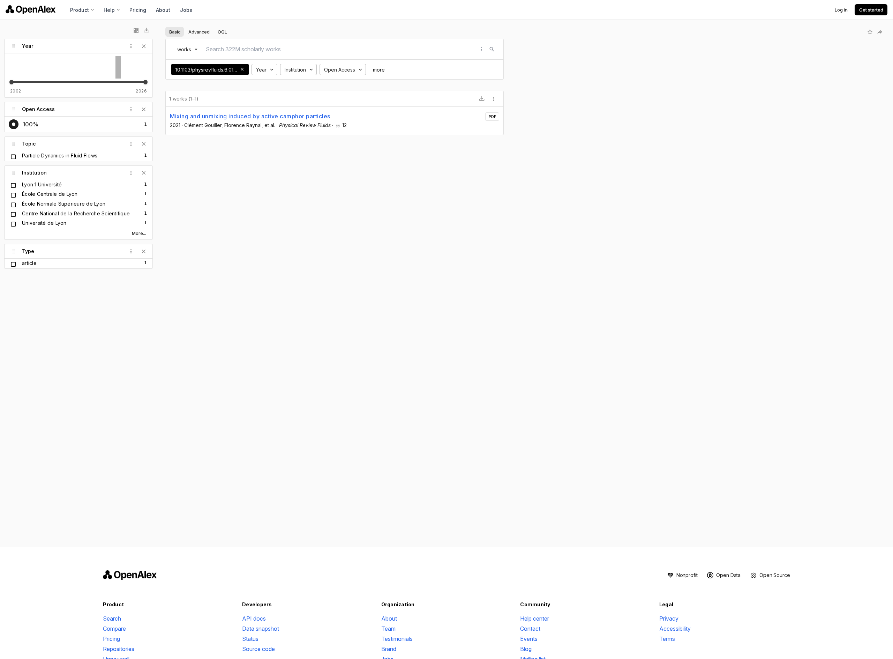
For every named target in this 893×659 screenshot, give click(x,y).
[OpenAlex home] (30, 9)
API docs (254, 618)
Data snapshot (260, 628)
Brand (388, 648)
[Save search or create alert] (870, 32)
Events (529, 638)
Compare (114, 628)
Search (112, 618)
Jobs (186, 10)
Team (388, 628)
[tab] (174, 32)
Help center (534, 618)
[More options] (493, 98)
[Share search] (880, 32)
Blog (526, 648)
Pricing (137, 10)
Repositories (118, 648)
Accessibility (675, 628)
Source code (258, 648)
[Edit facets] (136, 30)
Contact (530, 628)
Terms (667, 638)
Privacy (668, 618)
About (163, 10)
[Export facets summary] (146, 30)
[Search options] (481, 49)
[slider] (11, 82)
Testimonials (397, 638)
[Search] (492, 49)
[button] (242, 69)
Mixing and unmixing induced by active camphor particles (250, 116)
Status (250, 638)
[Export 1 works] (482, 99)
